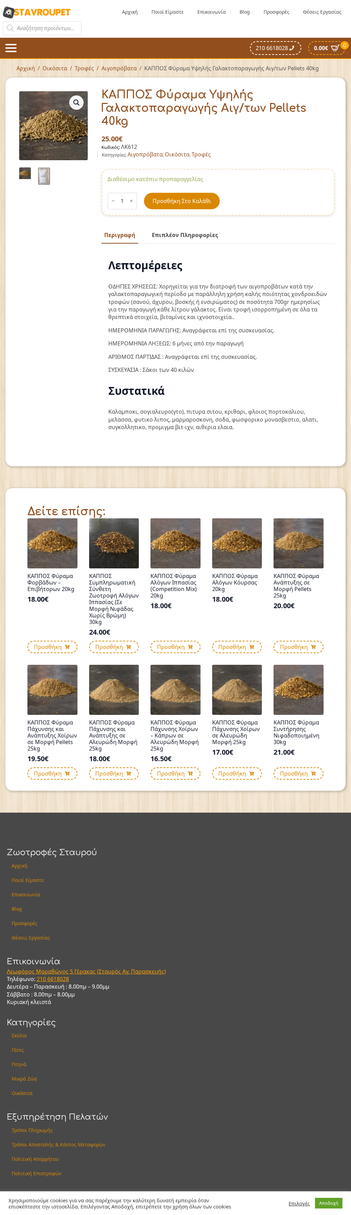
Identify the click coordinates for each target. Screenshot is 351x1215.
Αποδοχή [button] (328, 1203)
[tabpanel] (218, 345)
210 (42, 979)
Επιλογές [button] (299, 1203)
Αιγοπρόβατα (119, 68)
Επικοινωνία (211, 12)
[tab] (119, 235)
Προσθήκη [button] (48, 647)
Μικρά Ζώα (24, 1078)
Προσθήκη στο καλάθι (182, 201)
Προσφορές (276, 12)
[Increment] (131, 201)
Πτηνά (19, 1064)
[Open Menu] (10, 48)
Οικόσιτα (55, 68)
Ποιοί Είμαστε (168, 12)
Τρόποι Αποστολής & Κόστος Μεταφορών (59, 1144)
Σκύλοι (19, 1035)
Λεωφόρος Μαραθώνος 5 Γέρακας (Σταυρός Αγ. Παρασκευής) (86, 971)
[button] (76, 102)
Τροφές (84, 68)
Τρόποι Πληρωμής (32, 1130)
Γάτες (18, 1050)
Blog (245, 12)
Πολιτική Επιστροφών (37, 1173)
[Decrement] (113, 201)
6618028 (58, 979)
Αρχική (130, 12)
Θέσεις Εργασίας (322, 12)
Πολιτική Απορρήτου (35, 1159)
